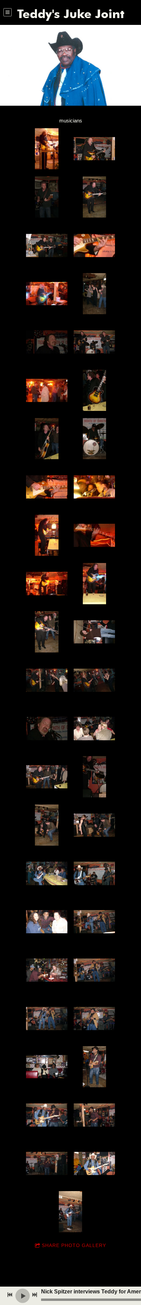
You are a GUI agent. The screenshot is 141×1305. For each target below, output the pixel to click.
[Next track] (34, 1295)
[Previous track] (10, 1295)
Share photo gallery (74, 1245)
